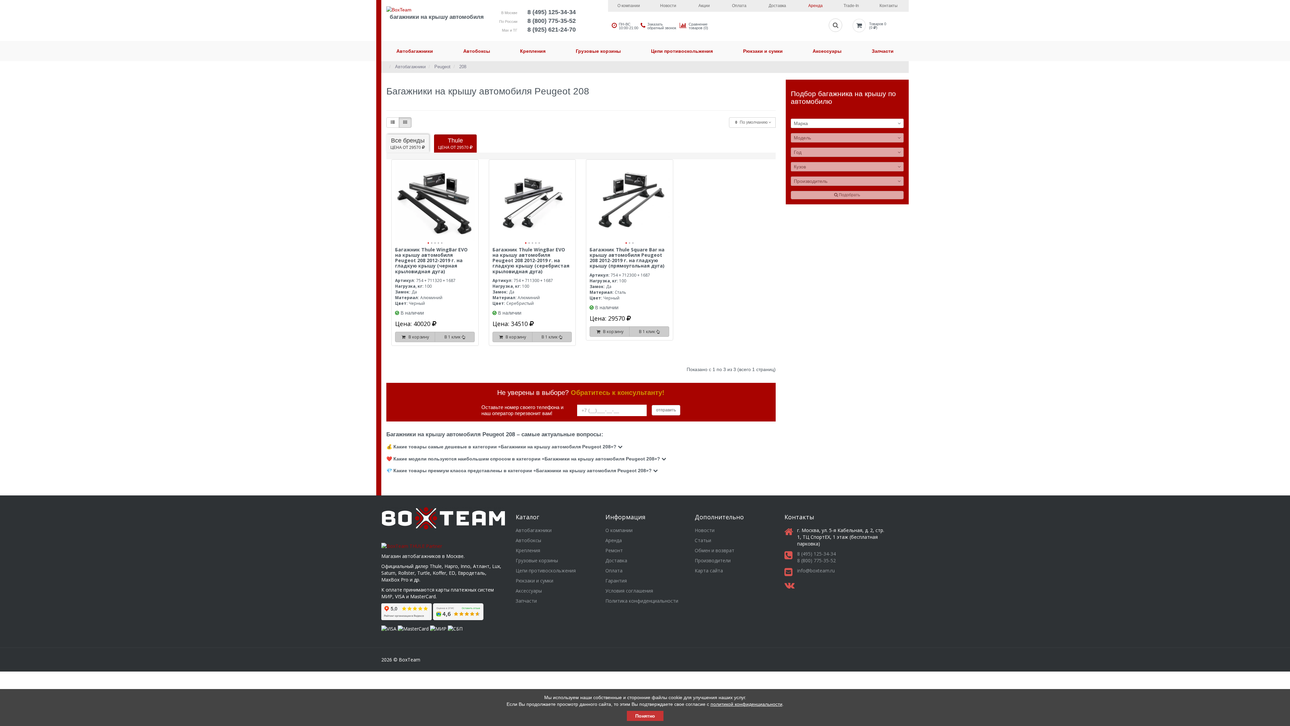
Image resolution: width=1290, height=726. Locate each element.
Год (798, 152)
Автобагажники (414, 51)
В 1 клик (453, 337)
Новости (668, 5)
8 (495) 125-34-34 (551, 12)
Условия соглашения (629, 591)
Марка (801, 123)
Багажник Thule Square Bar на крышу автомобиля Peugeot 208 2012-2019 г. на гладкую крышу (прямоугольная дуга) (627, 258)
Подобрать (849, 195)
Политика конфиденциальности (641, 601)
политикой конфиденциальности (746, 704)
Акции (704, 5)
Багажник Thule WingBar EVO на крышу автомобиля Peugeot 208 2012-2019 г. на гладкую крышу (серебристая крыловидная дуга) (530, 260)
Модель (802, 137)
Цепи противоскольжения (682, 51)
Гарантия (616, 580)
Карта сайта (709, 570)
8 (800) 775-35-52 (551, 20)
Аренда (815, 5)
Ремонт (614, 550)
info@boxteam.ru (816, 570)
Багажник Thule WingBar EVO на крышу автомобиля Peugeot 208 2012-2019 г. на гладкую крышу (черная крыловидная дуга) (431, 260)
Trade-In (851, 5)
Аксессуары (827, 51)
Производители (713, 560)
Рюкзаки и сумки (763, 51)
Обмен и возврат (714, 550)
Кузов (800, 166)
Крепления (533, 51)
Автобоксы (476, 51)
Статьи (703, 540)
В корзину (417, 337)
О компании (628, 5)
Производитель (810, 181)
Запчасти (883, 51)
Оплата (739, 5)
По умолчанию (754, 122)
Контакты (888, 5)
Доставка (777, 5)
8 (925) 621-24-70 (551, 29)
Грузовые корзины (598, 51)
